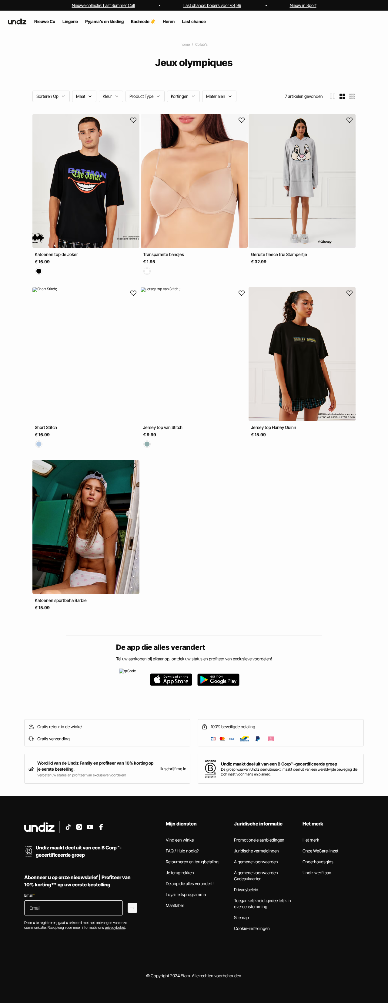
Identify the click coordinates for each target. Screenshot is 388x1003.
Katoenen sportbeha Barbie (61, 600)
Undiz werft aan (317, 872)
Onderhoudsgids (318, 861)
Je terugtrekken (180, 872)
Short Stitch (46, 427)
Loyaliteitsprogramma (186, 894)
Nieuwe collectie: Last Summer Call (103, 5)
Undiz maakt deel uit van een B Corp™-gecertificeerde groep (279, 763)
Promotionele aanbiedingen (259, 839)
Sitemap (241, 917)
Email (29, 895)
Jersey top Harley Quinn (273, 427)
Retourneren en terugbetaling (192, 861)
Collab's (201, 44)
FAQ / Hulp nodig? (182, 850)
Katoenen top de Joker (56, 254)
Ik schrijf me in (173, 768)
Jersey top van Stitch (162, 427)
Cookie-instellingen (252, 928)
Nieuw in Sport (303, 5)
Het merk (311, 839)
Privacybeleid (246, 889)
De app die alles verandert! (190, 883)
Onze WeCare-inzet (320, 850)
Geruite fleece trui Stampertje (279, 254)
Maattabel (175, 905)
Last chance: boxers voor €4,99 (212, 5)
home (185, 44)
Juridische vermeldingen (256, 850)
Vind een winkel (180, 839)
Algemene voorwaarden (256, 861)
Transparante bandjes (163, 254)
